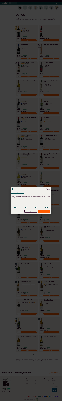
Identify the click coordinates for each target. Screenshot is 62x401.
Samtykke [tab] (17, 192)
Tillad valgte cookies (31, 211)
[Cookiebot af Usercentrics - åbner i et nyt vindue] (46, 189)
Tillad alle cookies (44, 211)
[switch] (26, 207)
